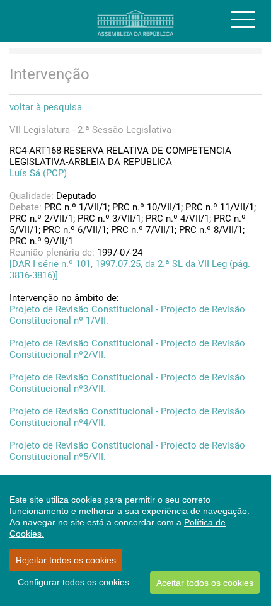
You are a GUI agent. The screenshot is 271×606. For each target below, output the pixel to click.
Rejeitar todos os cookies (66, 560)
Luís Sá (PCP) (38, 173)
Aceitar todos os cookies (204, 583)
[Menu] (243, 19)
